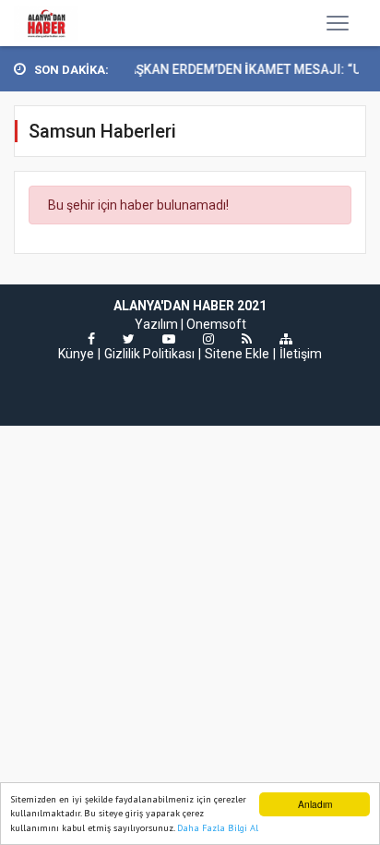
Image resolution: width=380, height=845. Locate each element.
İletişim (300, 353)
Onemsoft (216, 324)
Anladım (315, 804)
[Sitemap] (285, 339)
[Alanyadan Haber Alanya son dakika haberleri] (46, 23)
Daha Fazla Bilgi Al (217, 828)
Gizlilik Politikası (149, 353)
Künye (76, 353)
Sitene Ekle (237, 353)
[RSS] (247, 339)
